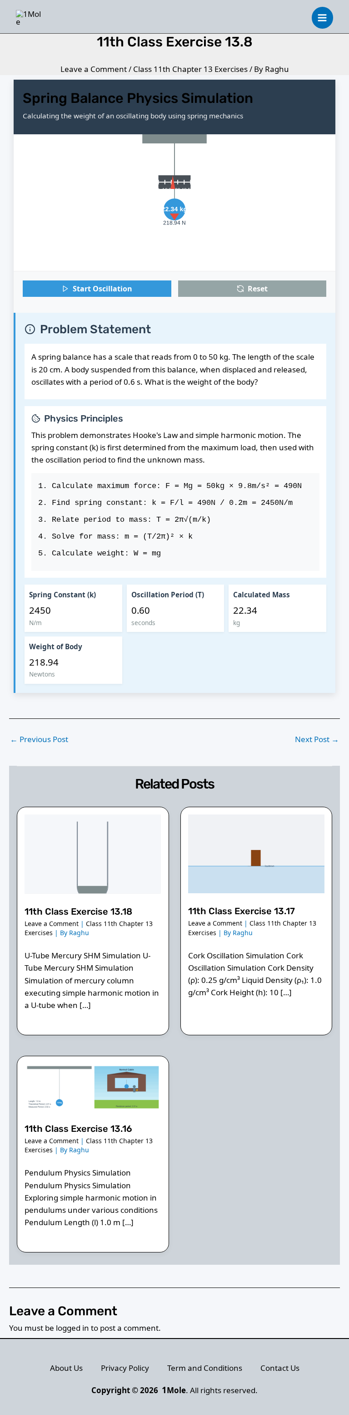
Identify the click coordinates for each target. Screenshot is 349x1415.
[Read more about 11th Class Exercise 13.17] (256, 853)
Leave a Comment (93, 69)
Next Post (317, 739)
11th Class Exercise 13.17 (241, 911)
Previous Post (39, 739)
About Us (66, 1368)
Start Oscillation (102, 289)
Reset (258, 289)
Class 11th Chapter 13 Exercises (190, 69)
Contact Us (279, 1368)
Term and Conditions (204, 1368)
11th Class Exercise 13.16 (78, 1128)
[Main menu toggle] (323, 18)
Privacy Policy (125, 1368)
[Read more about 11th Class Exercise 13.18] (93, 853)
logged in (72, 1328)
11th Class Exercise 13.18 (78, 911)
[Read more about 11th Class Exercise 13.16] (93, 1086)
